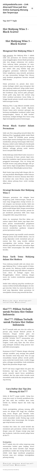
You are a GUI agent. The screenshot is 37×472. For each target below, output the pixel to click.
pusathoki (17, 135)
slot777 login (24, 300)
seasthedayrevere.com (10, 336)
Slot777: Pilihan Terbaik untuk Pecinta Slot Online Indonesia (18, 311)
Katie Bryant (17, 463)
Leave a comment (21, 302)
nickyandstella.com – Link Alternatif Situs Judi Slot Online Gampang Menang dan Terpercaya (15, 8)
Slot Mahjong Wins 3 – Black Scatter (16, 30)
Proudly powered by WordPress (11, 469)
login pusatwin (8, 55)
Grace (16, 300)
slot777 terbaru (10, 302)
